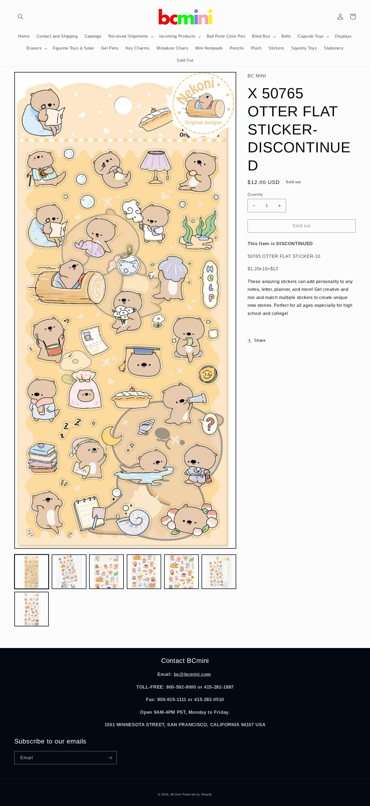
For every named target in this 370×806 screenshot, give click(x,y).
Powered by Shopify (197, 794)
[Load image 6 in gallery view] (219, 571)
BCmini (176, 794)
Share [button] (259, 340)
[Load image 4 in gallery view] (144, 571)
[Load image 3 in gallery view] (106, 571)
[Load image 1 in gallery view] (31, 571)
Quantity (255, 194)
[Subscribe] (110, 757)
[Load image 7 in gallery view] (31, 609)
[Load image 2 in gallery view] (69, 571)
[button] (20, 16)
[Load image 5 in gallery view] (181, 571)
